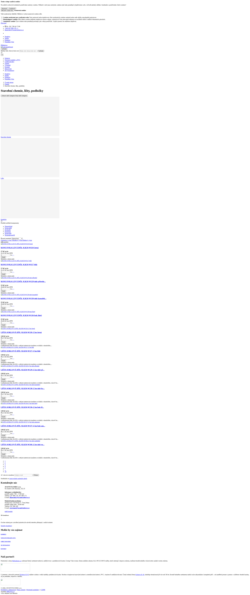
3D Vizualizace (9, 70)
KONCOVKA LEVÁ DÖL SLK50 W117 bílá (19, 265)
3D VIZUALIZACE (5, 545)
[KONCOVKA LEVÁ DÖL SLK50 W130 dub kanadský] (19, 294)
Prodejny (7, 36)
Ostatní (7, 63)
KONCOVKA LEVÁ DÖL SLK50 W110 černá (20, 248)
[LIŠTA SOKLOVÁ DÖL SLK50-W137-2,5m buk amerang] (20, 422)
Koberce (7, 58)
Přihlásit (36, 475)
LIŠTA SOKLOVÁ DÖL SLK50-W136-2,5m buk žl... (22, 407)
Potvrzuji (3, 23)
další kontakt (8, 511)
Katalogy (7, 40)
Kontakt (7, 67)
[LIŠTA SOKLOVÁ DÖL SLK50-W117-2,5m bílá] (17, 347)
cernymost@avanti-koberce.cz (19, 508)
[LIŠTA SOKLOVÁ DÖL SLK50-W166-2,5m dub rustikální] (20, 441)
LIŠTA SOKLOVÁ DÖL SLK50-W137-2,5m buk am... (23, 426)
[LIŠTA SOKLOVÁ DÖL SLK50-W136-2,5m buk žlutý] (19, 403)
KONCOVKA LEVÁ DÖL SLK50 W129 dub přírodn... (23, 281)
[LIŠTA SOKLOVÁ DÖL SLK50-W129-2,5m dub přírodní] (20, 366)
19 (5, 471)
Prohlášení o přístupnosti (8, 590)
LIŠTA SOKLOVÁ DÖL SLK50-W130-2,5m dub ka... (23, 388)
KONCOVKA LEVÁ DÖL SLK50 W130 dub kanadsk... (23, 298)
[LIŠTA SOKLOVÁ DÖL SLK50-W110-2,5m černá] (18, 328)
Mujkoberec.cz (16, 561)
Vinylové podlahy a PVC (12, 60)
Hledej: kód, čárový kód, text (10, 51)
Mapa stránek (21, 590)
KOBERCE (3, 534)
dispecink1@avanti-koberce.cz (20, 497)
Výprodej (8, 65)
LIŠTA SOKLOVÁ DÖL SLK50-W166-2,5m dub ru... (22, 445)
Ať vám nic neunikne (7, 475)
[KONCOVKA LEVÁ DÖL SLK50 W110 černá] (17, 244)
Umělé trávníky (9, 62)
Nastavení (4, 8)
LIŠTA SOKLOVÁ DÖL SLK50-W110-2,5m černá (21, 332)
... (5, 470)
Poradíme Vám (9, 42)
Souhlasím (12, 8)
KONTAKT (3, 548)
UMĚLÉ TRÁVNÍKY (6, 541)
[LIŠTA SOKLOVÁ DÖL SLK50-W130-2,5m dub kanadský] (20, 384)
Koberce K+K (24, 574)
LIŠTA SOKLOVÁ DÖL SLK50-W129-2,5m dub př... (22, 370)
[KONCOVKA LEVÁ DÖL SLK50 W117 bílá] (16, 261)
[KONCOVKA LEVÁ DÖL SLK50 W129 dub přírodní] (19, 278)
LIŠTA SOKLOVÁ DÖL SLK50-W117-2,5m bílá (20, 351)
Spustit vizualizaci (6, 526)
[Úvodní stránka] (7, 47)
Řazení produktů (6, 238)
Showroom (8, 69)
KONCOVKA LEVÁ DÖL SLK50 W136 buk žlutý (21, 315)
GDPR (43, 590)
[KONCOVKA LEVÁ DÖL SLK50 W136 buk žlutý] (18, 311)
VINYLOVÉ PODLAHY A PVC (8, 538)
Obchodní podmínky (32, 590)
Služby (7, 38)
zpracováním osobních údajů (18, 478)
